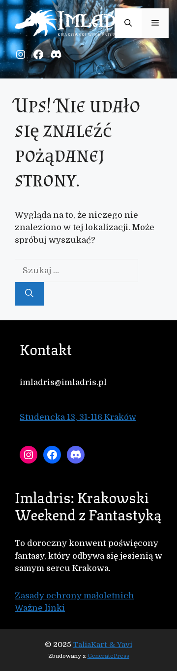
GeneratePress (108, 656)
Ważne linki (40, 608)
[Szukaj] (29, 294)
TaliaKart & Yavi (102, 644)
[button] (128, 23)
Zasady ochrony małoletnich (74, 595)
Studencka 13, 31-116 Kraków (78, 417)
